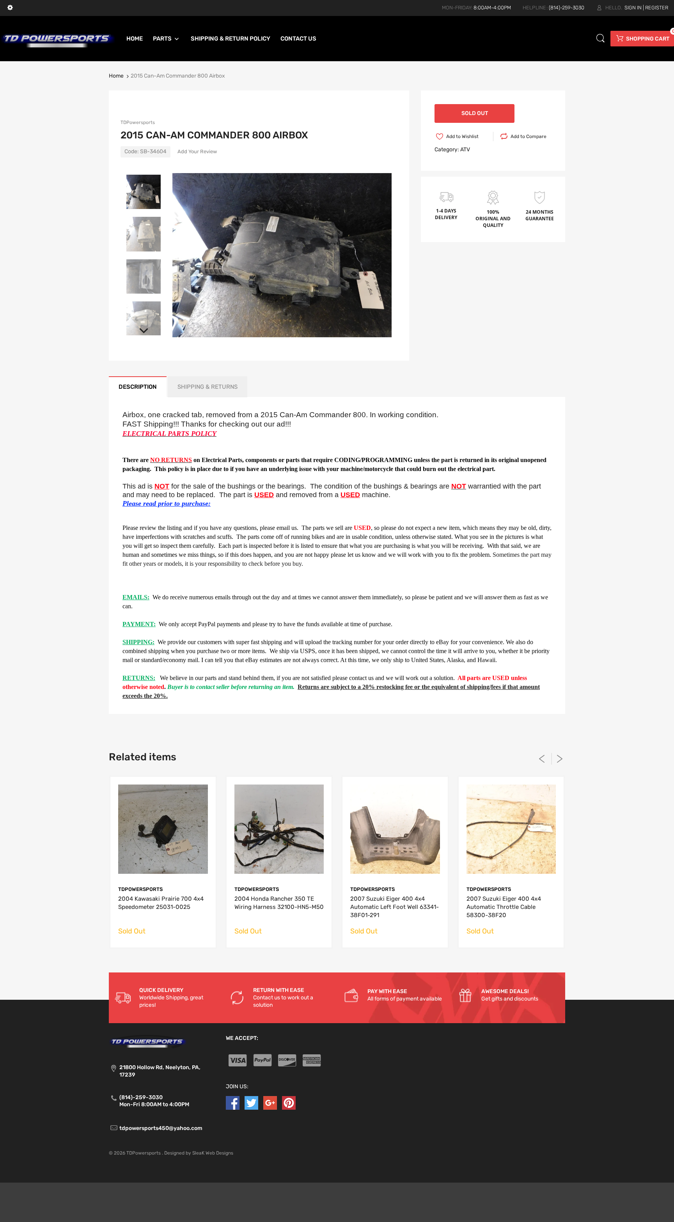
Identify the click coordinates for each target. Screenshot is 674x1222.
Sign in (633, 8)
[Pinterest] (289, 1102)
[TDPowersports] (57, 38)
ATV (465, 149)
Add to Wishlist (462, 136)
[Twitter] (251, 1102)
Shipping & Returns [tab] (207, 386)
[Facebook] (232, 1102)
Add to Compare (528, 136)
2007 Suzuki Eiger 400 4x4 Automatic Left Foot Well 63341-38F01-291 (394, 907)
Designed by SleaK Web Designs (198, 1153)
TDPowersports (138, 122)
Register (656, 8)
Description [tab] (138, 386)
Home (116, 76)
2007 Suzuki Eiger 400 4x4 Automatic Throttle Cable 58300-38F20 (503, 907)
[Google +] (270, 1102)
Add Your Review (197, 151)
